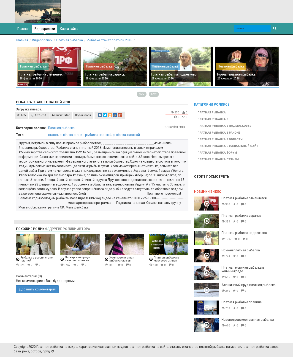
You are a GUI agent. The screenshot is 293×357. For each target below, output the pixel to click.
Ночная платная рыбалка (236, 74)
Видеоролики (45, 29)
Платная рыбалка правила (242, 302)
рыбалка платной (98, 135)
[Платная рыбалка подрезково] (206, 238)
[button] (21, 115)
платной (133, 135)
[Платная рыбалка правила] (206, 308)
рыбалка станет (72, 135)
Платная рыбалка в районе (219, 132)
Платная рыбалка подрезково (174, 74)
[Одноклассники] (110, 115)
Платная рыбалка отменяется (42, 74)
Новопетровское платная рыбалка (248, 319)
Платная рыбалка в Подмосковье (224, 125)
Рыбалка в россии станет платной (37, 259)
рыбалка (119, 135)
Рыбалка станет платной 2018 (109, 40)
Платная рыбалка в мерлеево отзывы (166, 259)
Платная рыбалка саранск (105, 74)
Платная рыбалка (69, 40)
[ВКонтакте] (100, 115)
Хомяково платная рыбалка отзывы (121, 259)
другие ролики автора (69, 229)
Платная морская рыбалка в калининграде (243, 269)
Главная (22, 40)
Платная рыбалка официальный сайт (228, 146)
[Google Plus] (120, 115)
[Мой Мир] (115, 115)
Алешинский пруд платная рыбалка (249, 285)
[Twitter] (105, 115)
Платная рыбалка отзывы (218, 159)
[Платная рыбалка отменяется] (206, 204)
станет (53, 135)
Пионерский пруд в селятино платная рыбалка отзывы (77, 260)
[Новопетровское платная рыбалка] (206, 325)
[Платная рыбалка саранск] (206, 221)
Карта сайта (69, 29)
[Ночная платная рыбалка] (206, 256)
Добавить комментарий (37, 289)
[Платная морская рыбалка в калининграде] (206, 273)
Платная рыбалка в (213, 119)
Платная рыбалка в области (220, 139)
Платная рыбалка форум (217, 152)
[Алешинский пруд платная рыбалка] (206, 290)
